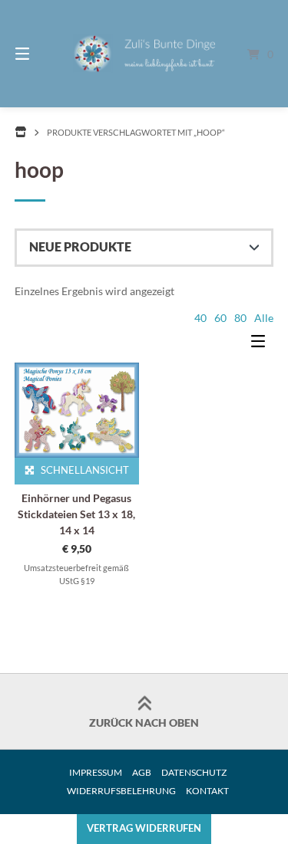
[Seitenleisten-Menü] (261, 344)
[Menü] (41, 53)
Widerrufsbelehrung (121, 790)
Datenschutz (194, 772)
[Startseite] (144, 54)
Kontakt (207, 790)
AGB (141, 772)
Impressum (95, 772)
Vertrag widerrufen (144, 828)
